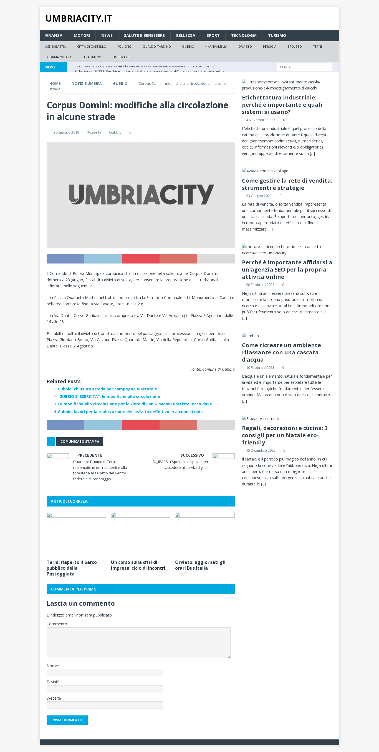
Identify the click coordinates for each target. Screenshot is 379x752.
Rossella (94, 132)
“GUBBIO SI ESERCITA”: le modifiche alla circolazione (109, 396)
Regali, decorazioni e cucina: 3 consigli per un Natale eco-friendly (285, 435)
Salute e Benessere (144, 35)
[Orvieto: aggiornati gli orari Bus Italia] (205, 534)
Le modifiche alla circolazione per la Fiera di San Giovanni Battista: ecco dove (135, 403)
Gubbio (188, 46)
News (107, 35)
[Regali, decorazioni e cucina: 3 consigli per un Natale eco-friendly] (287, 419)
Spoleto (295, 46)
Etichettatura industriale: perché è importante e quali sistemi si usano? (282, 105)
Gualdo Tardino (157, 46)
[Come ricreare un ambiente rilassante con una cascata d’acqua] (287, 336)
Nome (52, 665)
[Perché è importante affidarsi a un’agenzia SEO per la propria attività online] (287, 250)
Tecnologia (244, 35)
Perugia (269, 46)
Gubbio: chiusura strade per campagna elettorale (107, 389)
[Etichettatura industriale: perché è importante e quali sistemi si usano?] (287, 85)
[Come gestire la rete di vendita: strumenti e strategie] (287, 171)
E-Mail (52, 681)
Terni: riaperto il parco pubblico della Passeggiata (72, 568)
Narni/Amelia (216, 46)
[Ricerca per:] (304, 66)
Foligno (124, 46)
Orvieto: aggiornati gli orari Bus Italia (200, 565)
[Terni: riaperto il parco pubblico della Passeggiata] (76, 534)
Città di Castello (91, 46)
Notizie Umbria (87, 83)
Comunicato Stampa (79, 441)
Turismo (277, 35)
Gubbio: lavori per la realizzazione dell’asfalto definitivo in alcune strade (130, 411)
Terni (317, 46)
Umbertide (121, 57)
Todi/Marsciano (58, 57)
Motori (82, 35)
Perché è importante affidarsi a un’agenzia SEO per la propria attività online (287, 269)
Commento (57, 623)
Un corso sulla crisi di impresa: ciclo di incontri (138, 565)
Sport (213, 35)
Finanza (53, 35)
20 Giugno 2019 (66, 132)
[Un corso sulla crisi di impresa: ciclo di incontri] (141, 534)
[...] (312, 153)
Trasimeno (93, 57)
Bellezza (185, 35)
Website (54, 698)
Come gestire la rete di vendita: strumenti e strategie (287, 184)
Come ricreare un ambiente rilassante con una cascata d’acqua (281, 352)
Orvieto (245, 46)
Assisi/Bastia (55, 46)
